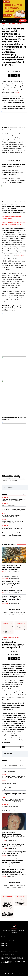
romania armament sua (7, 480)
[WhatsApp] (19, 75)
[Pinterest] (15, 75)
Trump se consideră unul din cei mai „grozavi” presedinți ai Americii (11, 516)
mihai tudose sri (6, 478)
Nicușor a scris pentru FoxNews (10, 540)
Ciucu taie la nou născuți (8, 505)
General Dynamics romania (8, 477)
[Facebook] (9, 75)
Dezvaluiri (11, 23)
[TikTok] (12, 974)
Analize (4, 507)
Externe (4, 531)
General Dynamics (17, 475)
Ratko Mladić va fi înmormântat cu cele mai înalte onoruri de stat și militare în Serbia (13, 510)
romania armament (21, 478)
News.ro (17, 92)
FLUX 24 (15, 69)
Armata (4, 23)
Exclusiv (19, 23)
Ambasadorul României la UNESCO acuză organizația (21, 628)
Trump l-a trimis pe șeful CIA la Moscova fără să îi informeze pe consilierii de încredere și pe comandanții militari (13, 534)
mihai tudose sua (13, 478)
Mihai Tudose (16, 477)
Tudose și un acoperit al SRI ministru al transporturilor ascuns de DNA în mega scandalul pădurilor (7, 629)
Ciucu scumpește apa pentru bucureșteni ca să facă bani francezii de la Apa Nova (14, 527)
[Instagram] (9, 974)
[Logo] (3, 20)
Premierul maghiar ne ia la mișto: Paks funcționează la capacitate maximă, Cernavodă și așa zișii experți (12, 599)
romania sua (14, 480)
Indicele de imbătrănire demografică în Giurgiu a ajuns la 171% (12, 522)
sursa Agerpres (21, 255)
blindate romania (9, 475)
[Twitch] (15, 974)
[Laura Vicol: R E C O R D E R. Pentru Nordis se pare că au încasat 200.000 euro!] (14, 555)
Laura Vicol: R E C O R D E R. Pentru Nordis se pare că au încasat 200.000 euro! (13, 500)
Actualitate (5, 497)
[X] (12, 75)
